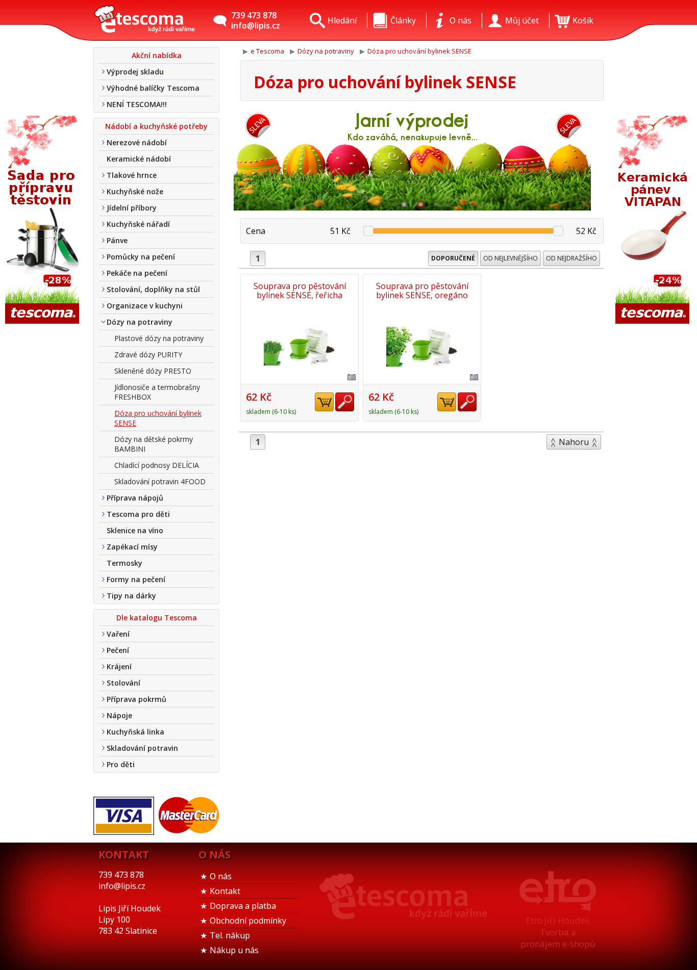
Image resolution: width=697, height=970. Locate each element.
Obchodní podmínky (248, 920)
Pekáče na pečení (137, 273)
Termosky (124, 563)
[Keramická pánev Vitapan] (653, 220)
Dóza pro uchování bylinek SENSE (158, 418)
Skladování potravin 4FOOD (160, 481)
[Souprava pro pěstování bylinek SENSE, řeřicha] (299, 346)
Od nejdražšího (571, 258)
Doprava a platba (243, 905)
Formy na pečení (136, 579)
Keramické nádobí (139, 159)
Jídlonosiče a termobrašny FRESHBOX (157, 392)
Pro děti (121, 764)
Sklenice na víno (135, 530)
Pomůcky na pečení (141, 256)
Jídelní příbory (132, 208)
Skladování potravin (142, 748)
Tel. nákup (230, 935)
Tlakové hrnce (132, 175)
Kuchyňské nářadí (138, 224)
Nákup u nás (234, 950)
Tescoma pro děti (138, 514)
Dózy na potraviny (139, 322)
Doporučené (453, 258)
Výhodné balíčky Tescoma (153, 88)
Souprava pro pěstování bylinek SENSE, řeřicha (300, 290)
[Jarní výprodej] (412, 160)
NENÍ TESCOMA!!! (137, 104)
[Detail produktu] (344, 401)
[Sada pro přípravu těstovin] (43, 220)
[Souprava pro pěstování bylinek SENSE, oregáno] (422, 346)
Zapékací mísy (132, 547)
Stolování (123, 683)
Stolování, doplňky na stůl (153, 289)
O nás (221, 876)
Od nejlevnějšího (510, 258)
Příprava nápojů (135, 498)
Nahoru (574, 442)
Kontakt (225, 891)
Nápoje (119, 715)
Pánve (117, 240)
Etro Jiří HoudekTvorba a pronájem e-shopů (557, 932)
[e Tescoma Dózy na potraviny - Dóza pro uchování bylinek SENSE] (144, 20)
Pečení (118, 650)
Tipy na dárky (131, 595)
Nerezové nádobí (137, 142)
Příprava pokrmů (136, 699)
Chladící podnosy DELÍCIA (156, 465)
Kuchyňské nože (135, 191)
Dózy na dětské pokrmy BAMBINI (153, 444)
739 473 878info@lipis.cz (255, 20)
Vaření (118, 634)
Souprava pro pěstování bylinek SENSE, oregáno (422, 290)
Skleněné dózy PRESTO (152, 371)
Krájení (119, 666)
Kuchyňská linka (135, 732)
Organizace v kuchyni (145, 305)
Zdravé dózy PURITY (148, 354)
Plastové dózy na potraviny (159, 338)
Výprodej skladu (135, 71)
